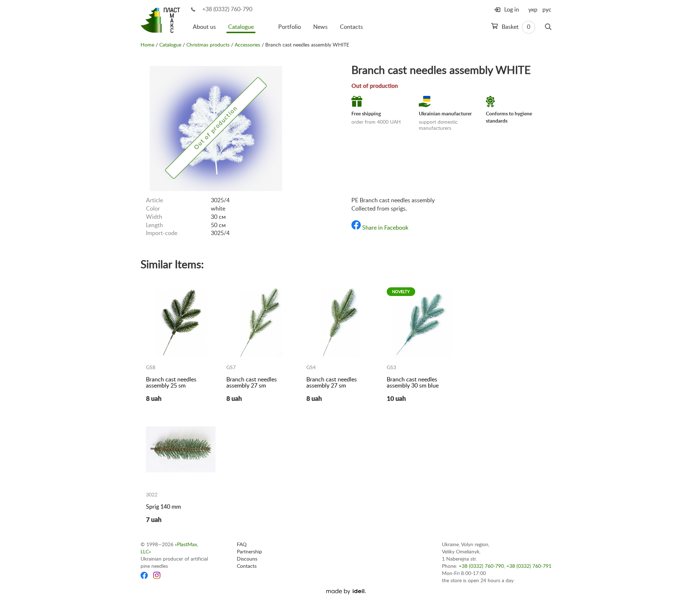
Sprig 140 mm (163, 507)
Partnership (249, 551)
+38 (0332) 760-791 (528, 566)
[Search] (548, 27)
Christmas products (208, 45)
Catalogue (241, 27)
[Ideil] (346, 591)
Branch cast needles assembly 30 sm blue (413, 383)
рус (546, 10)
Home (147, 45)
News (320, 27)
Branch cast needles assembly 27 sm (251, 383)
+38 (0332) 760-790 (227, 9)
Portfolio (289, 27)
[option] (216, 128)
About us (204, 27)
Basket (515, 27)
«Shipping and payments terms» (403, 179)
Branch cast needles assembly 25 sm (171, 383)
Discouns (247, 559)
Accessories (247, 45)
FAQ (242, 544)
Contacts (351, 27)
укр (532, 10)
